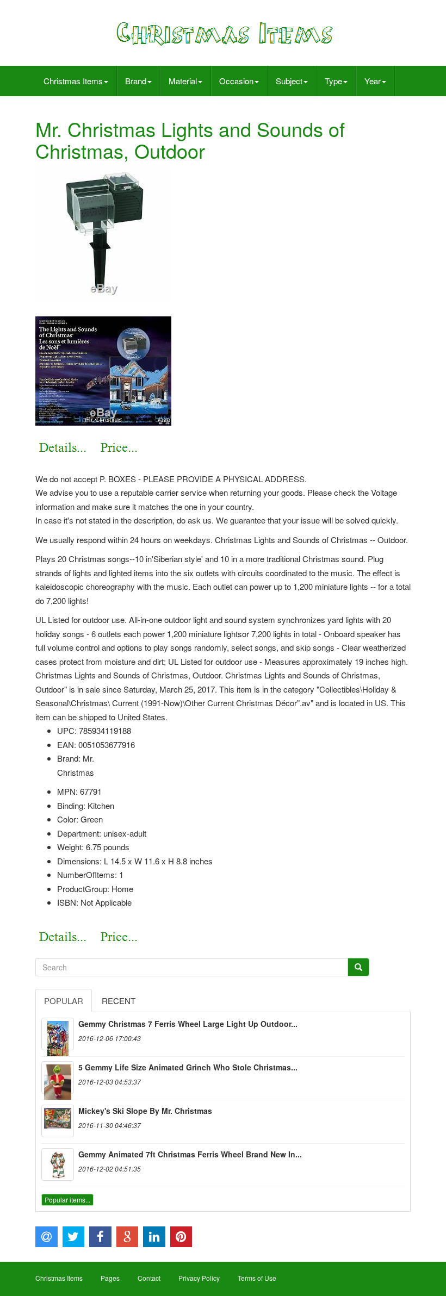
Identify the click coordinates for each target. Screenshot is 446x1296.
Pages (110, 1277)
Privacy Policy (199, 1277)
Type (333, 80)
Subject (289, 80)
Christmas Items (73, 80)
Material (183, 80)
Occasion (236, 80)
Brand (135, 80)
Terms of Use (257, 1277)
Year (372, 80)
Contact (149, 1277)
